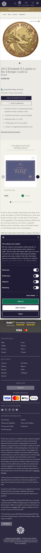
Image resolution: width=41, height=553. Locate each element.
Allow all (20, 301)
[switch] (36, 275)
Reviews (3, 369)
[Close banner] (38, 237)
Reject (20, 314)
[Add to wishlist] (33, 158)
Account (3, 363)
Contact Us (24, 426)
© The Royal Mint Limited (13, 538)
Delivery (3, 366)
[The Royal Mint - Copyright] (4, 3)
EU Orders (24, 363)
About (23, 349)
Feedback (6, 524)
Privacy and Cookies (7, 426)
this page (14, 507)
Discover (23, 346)
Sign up (21, 388)
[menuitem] (15, 3)
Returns (23, 366)
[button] (37, 3)
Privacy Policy (32, 260)
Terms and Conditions (27, 423)
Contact (23, 352)
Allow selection (20, 307)
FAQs (23, 369)
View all (3, 376)
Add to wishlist (17, 103)
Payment (4, 373)
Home (4, 15)
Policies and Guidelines (8, 423)
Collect (3, 346)
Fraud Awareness (6, 429)
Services (3, 349)
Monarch (15, 15)
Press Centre (5, 420)
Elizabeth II (22, 15)
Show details (30, 295)
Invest (23, 342)
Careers (3, 352)
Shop (9, 15)
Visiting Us (24, 373)
